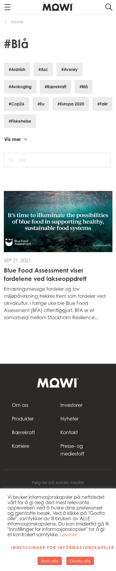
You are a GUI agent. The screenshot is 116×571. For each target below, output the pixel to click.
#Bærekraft (55, 86)
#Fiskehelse (20, 121)
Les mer (68, 534)
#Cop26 (16, 103)
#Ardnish (17, 69)
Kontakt (69, 432)
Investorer (71, 405)
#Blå (83, 86)
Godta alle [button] (80, 561)
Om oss (20, 405)
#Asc (43, 69)
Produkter (23, 419)
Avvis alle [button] (49, 561)
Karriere (20, 446)
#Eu (40, 103)
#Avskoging (20, 86)
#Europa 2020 (70, 103)
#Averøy (69, 69)
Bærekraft (23, 432)
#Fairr (102, 103)
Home (17, 21)
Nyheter (69, 419)
